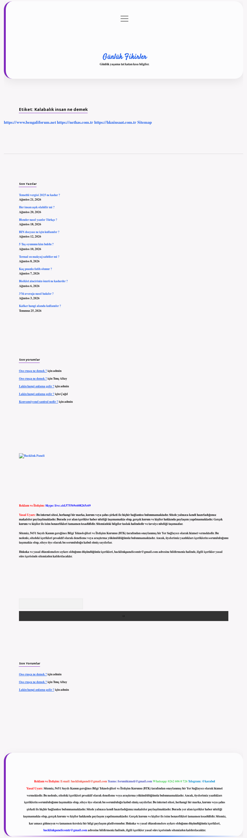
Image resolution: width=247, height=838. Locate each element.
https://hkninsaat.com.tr (115, 122)
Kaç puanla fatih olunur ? (35, 268)
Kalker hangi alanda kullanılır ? (40, 305)
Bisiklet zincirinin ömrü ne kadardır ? (43, 281)
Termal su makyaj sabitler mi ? (39, 256)
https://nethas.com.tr (75, 122)
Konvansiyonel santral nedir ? (38, 401)
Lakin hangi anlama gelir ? (36, 386)
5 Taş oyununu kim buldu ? (36, 244)
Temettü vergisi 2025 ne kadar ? (39, 195)
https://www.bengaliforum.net (30, 122)
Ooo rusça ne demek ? (33, 370)
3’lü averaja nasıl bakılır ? (36, 293)
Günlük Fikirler (125, 57)
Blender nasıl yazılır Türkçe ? (38, 219)
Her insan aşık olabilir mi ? (37, 207)
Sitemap (144, 122)
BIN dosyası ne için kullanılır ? (39, 232)
